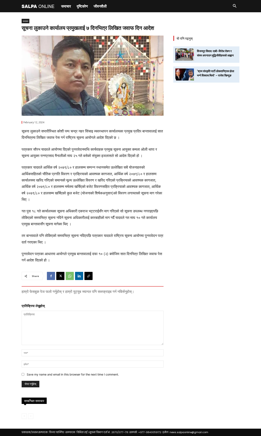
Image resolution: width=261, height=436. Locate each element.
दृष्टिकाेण (82, 6)
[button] (234, 6)
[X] (60, 276)
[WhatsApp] (70, 276)
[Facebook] (51, 276)
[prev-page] (24, 416)
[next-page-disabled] (30, 416)
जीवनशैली (100, 6)
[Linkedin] (79, 276)
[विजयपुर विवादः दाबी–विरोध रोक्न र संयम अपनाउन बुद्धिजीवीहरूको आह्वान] (184, 54)
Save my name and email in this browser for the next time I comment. (73, 374)
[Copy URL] (88, 276)
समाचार (66, 6)
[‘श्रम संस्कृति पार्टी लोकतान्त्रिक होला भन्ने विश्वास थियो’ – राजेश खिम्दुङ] (184, 74)
